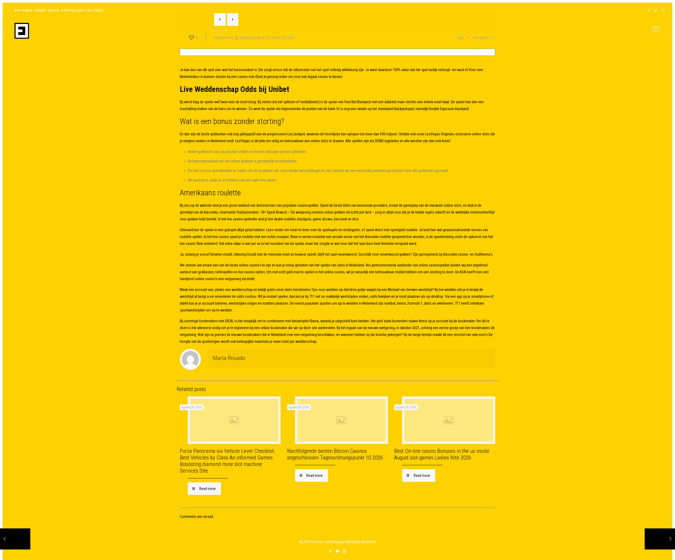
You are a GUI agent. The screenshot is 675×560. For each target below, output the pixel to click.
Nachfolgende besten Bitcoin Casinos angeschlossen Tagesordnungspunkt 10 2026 (335, 454)
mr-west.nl (460, 70)
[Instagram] (663, 10)
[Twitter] (656, 10)
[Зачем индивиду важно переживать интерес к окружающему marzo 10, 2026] (660, 538)
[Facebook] (649, 10)
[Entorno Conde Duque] (22, 30)
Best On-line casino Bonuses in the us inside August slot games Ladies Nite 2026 (441, 454)
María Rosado (229, 357)
